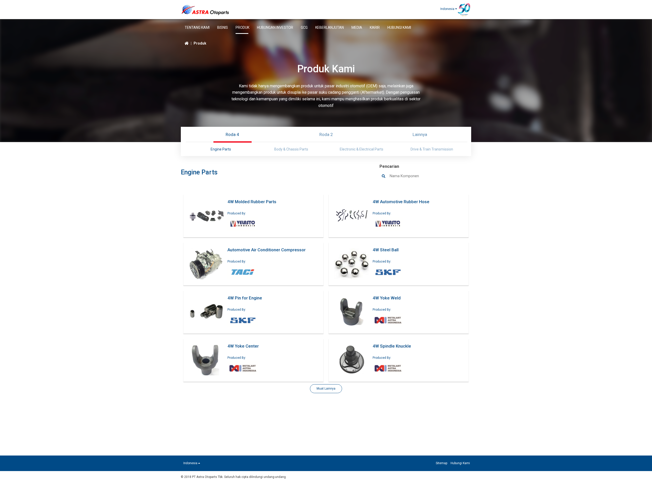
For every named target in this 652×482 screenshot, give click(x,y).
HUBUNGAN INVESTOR (275, 27)
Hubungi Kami (460, 463)
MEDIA (356, 27)
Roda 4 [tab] (232, 134)
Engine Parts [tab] (221, 149)
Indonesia (447, 9)
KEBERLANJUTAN (329, 27)
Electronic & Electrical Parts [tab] (361, 149)
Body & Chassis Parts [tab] (291, 149)
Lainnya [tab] (420, 134)
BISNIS (222, 27)
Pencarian (389, 166)
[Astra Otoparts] (205, 9)
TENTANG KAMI (197, 27)
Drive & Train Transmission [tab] (432, 149)
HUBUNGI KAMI (399, 27)
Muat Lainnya (326, 388)
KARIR (375, 27)
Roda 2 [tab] (326, 134)
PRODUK (242, 27)
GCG (304, 27)
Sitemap (441, 463)
